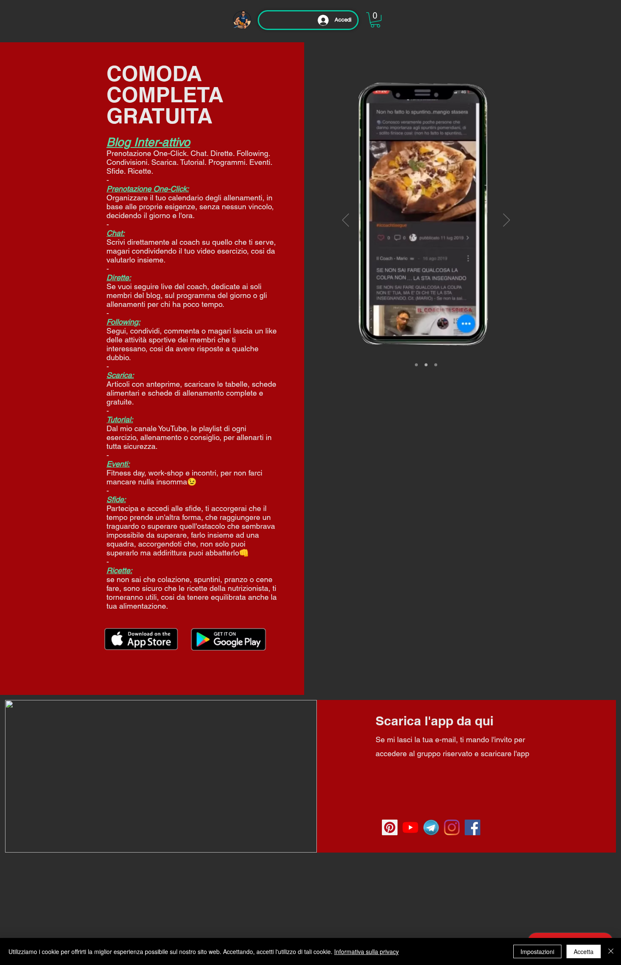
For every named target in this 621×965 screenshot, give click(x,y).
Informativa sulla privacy (366, 951)
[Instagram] (452, 827)
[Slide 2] (426, 365)
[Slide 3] (435, 365)
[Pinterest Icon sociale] (390, 827)
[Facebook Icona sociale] (472, 827)
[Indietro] (345, 220)
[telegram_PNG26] (431, 827)
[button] (375, 19)
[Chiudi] (611, 951)
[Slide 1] (416, 365)
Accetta (584, 951)
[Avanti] (506, 220)
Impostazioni (537, 951)
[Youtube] (410, 827)
